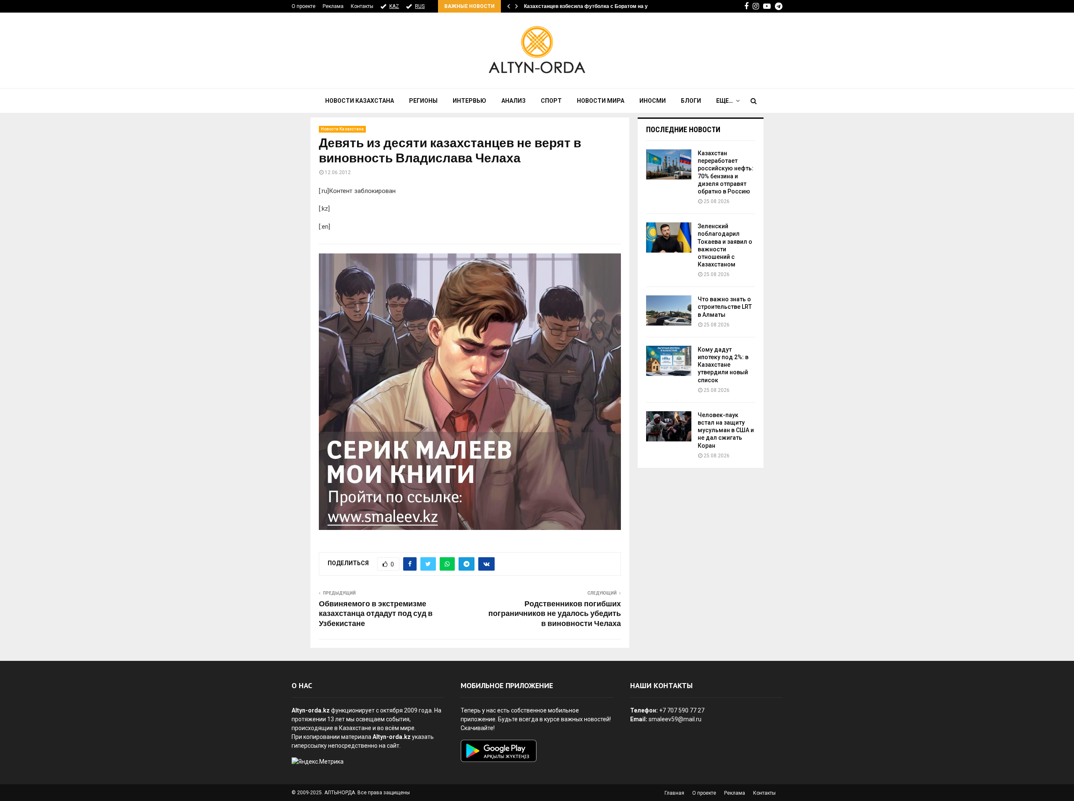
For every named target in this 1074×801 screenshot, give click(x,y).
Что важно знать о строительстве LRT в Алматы (725, 307)
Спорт (551, 100)
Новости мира (600, 100)
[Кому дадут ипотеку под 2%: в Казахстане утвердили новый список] (668, 361)
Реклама (333, 6)
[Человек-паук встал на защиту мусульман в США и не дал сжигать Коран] (668, 426)
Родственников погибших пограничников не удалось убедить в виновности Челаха (554, 614)
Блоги (691, 100)
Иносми (652, 100)
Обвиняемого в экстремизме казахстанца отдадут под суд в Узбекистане (376, 614)
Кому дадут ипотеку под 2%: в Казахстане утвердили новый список (723, 365)
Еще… (724, 100)
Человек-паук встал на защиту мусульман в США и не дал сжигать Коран (726, 430)
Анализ (513, 100)
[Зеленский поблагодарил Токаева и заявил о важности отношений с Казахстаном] (668, 237)
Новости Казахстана (359, 100)
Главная (674, 793)
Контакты (362, 6)
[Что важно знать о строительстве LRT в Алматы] (668, 310)
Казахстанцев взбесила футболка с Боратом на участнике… (599, 6)
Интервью (469, 100)
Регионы (423, 100)
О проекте (303, 6)
